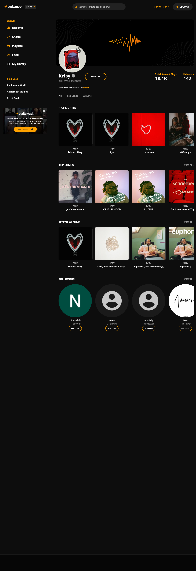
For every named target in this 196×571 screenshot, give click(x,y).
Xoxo (185, 320)
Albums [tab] (87, 95)
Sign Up (157, 7)
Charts (16, 37)
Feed (15, 55)
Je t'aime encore (75, 209)
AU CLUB (148, 209)
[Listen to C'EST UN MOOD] (112, 186)
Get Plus (30, 6)
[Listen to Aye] (112, 129)
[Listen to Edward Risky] (75, 129)
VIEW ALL (189, 165)
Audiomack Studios (17, 91)
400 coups (185, 152)
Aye (112, 152)
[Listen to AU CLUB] (148, 186)
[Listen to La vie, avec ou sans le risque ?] (112, 243)
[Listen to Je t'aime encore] (75, 186)
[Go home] (12, 7)
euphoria (184, 266)
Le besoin (148, 152)
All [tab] (60, 95)
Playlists (17, 46)
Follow (95, 76)
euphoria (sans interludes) (147, 266)
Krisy (75, 148)
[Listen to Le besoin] (148, 129)
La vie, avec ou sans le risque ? (112, 266)
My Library (19, 64)
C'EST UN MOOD (112, 209)
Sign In (166, 7)
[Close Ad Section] (43, 111)
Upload (184, 6)
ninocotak (75, 320)
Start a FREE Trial (25, 129)
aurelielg (149, 320)
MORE (86, 87)
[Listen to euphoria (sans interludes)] (148, 243)
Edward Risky (75, 152)
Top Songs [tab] (72, 95)
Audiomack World (16, 85)
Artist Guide (13, 98)
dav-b (112, 320)
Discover (17, 28)
